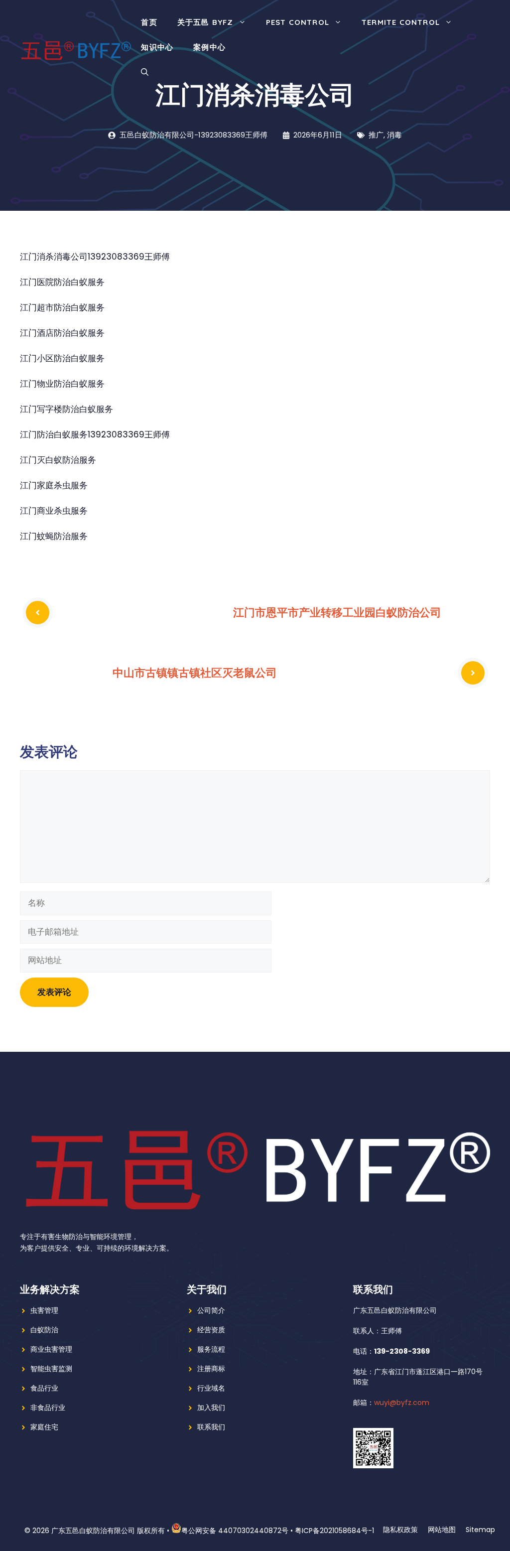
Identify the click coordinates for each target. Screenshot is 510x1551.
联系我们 (211, 1427)
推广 (376, 135)
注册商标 (211, 1369)
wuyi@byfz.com (401, 1403)
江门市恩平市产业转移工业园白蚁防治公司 (337, 612)
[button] (144, 72)
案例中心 (209, 47)
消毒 (394, 135)
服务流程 (211, 1349)
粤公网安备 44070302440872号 (234, 1531)
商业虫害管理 (51, 1349)
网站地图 (442, 1530)
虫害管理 (44, 1310)
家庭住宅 (44, 1427)
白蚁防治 (44, 1330)
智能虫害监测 (51, 1369)
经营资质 (211, 1330)
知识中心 (157, 47)
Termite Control (401, 22)
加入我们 (211, 1407)
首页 (149, 22)
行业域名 (211, 1388)
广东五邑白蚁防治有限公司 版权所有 (108, 1531)
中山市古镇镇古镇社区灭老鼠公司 (195, 673)
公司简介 (211, 1310)
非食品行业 (47, 1407)
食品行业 (44, 1388)
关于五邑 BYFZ (205, 22)
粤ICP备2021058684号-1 (334, 1531)
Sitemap (480, 1530)
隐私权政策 (400, 1530)
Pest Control (297, 22)
